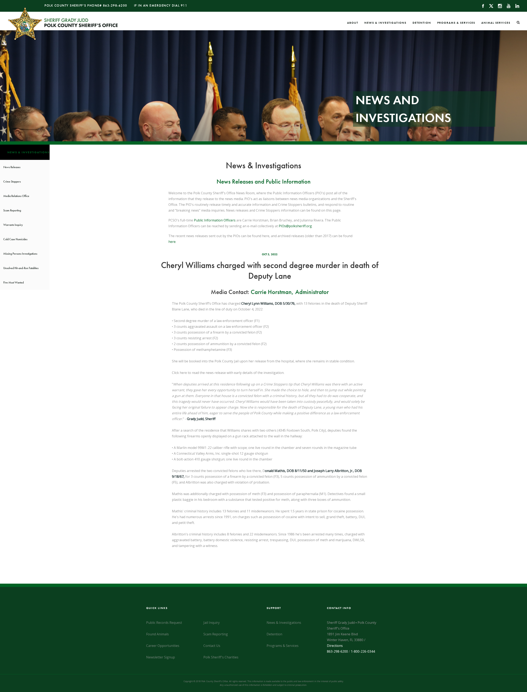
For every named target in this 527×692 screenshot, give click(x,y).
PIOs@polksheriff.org (295, 226)
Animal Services (495, 23)
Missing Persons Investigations (20, 253)
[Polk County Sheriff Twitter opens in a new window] (489, 6)
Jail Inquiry (211, 622)
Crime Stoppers (12, 181)
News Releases (11, 167)
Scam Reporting (12, 210)
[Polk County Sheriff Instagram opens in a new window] (498, 6)
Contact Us (211, 645)
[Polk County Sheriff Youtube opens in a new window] (506, 6)
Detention (422, 23)
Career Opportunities (162, 645)
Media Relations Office (16, 196)
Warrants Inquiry (13, 225)
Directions (335, 645)
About (352, 23)
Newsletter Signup (160, 657)
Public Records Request (164, 622)
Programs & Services (456, 23)
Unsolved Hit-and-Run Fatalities (20, 268)
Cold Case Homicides (15, 239)
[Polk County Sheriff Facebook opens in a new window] (481, 6)
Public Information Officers (215, 220)
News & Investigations (385, 23)
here (172, 241)
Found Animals (157, 634)
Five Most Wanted (13, 282)
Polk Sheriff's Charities (220, 657)
